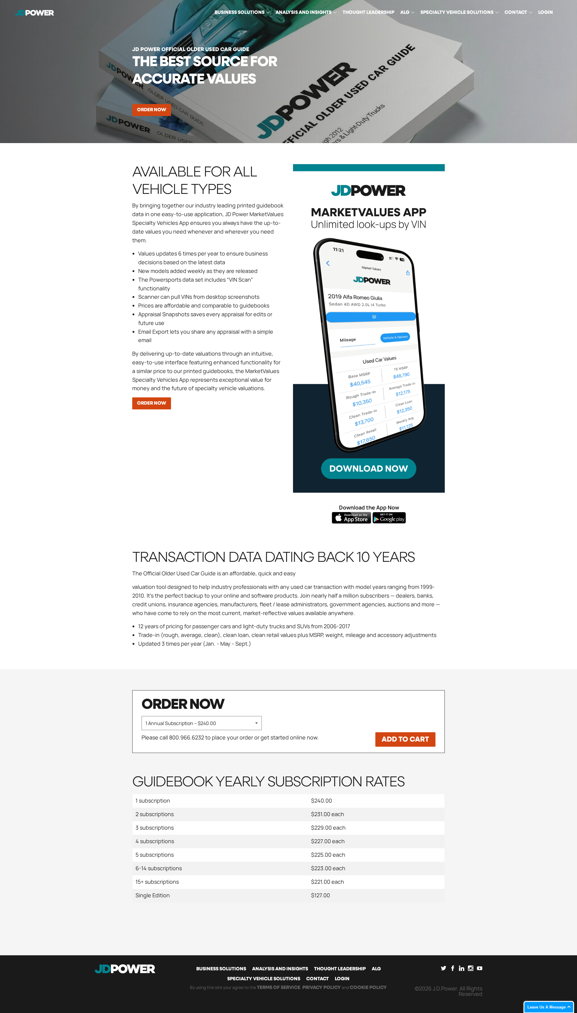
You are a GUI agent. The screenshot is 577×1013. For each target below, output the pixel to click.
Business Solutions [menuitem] (239, 12)
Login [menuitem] (545, 12)
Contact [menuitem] (516, 12)
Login (342, 979)
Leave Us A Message (546, 1007)
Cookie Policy (368, 987)
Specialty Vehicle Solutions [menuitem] (456, 12)
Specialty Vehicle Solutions (263, 979)
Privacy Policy (321, 987)
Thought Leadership (340, 969)
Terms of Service (278, 987)
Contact (317, 979)
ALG (376, 969)
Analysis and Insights (280, 969)
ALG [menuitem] (404, 12)
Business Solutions (221, 969)
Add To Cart (405, 739)
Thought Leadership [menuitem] (368, 12)
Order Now (151, 110)
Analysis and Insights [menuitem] (303, 12)
